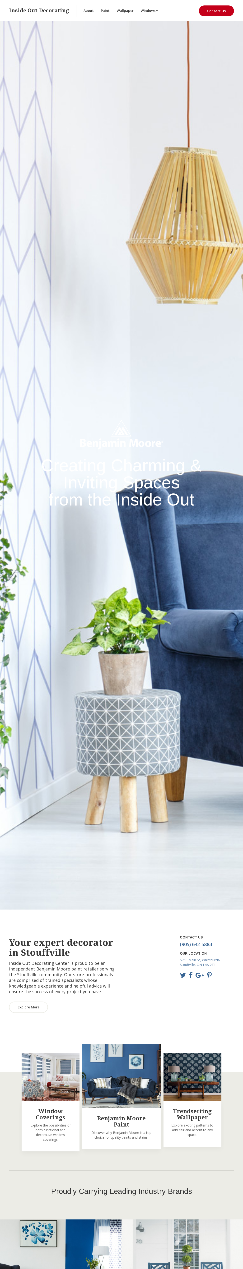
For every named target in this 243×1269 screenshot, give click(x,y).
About (89, 10)
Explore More (28, 1007)
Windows (148, 10)
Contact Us (216, 11)
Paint (105, 10)
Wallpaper (125, 10)
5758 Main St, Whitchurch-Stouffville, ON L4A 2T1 (200, 962)
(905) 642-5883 (196, 944)
